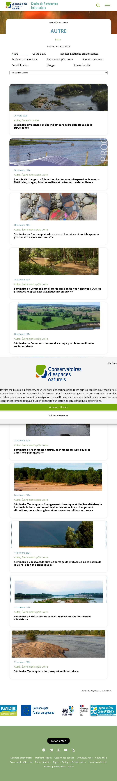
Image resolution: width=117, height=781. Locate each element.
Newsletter (58, 741)
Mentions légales (43, 757)
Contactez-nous (85, 757)
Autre (15, 53)
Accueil (52, 22)
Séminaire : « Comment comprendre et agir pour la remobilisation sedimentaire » (54, 345)
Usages (51, 65)
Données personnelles (21, 757)
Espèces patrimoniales (24, 59)
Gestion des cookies (64, 757)
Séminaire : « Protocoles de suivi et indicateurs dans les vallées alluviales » (52, 618)
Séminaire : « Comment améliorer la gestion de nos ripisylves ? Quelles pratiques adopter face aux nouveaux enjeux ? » (57, 290)
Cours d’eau (101, 757)
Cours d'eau (39, 53)
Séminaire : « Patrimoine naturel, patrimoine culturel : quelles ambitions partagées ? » (52, 451)
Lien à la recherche (92, 59)
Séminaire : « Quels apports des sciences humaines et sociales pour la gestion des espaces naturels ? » (56, 236)
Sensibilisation (20, 65)
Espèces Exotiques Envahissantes (79, 53)
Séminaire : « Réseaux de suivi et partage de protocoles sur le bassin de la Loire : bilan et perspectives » (57, 563)
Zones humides (83, 65)
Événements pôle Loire (60, 59)
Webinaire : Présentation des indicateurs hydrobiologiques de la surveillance (53, 126)
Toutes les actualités (58, 46)
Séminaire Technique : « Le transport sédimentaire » (46, 671)
